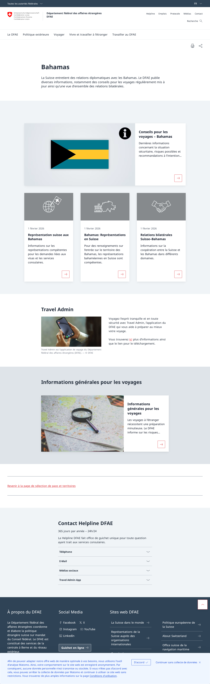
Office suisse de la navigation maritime (175, 647)
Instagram (70, 629)
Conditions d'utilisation (103, 676)
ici (130, 339)
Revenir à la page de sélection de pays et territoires (41, 486)
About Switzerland (174, 636)
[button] (12, 34)
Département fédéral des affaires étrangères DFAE (74, 15)
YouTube (89, 629)
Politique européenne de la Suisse (178, 624)
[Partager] (200, 46)
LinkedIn (68, 636)
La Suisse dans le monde (127, 622)
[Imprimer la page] (192, 45)
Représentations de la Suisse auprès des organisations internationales (125, 638)
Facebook (69, 622)
